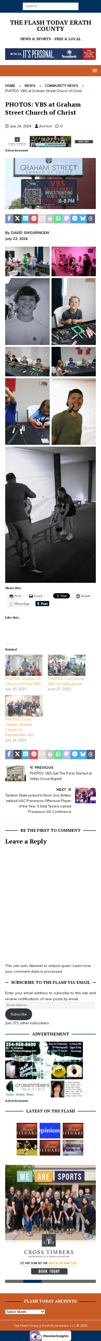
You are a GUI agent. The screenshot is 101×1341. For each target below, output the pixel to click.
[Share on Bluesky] (83, 219)
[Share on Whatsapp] (58, 219)
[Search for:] (50, 6)
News (30, 86)
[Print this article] (50, 219)
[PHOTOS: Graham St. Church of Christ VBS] (24, 665)
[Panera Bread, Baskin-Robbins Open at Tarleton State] (73, 1148)
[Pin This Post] (34, 219)
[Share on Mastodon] (66, 219)
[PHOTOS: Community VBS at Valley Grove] (66, 665)
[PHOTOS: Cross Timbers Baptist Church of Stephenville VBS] (24, 706)
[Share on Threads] (91, 219)
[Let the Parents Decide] (50, 1130)
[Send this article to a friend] (42, 219)
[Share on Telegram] (74, 219)
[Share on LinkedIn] (25, 219)
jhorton (45, 126)
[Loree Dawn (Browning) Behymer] (50, 1148)
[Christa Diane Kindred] (27, 1130)
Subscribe (19, 1014)
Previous (12, 1225)
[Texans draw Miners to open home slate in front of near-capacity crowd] (27, 1148)
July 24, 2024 (20, 126)
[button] (94, 70)
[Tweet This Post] (17, 219)
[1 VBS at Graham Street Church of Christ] (50, 206)
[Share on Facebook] (9, 219)
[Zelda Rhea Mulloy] (73, 1130)
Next (89, 1225)
